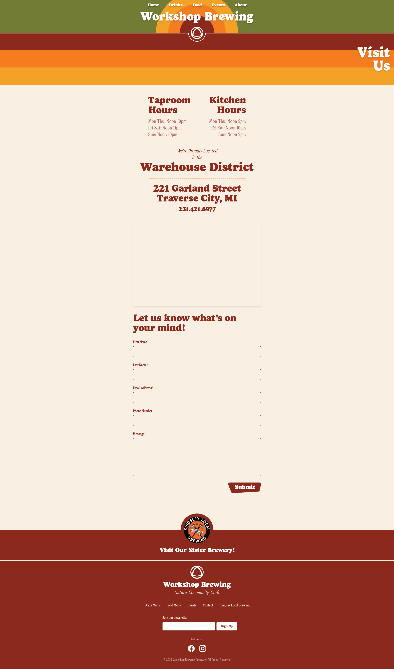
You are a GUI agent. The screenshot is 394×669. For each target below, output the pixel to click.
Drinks (176, 4)
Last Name (140, 365)
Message (139, 434)
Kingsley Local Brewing (234, 605)
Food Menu (174, 605)
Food (197, 4)
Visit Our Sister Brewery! (197, 550)
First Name (141, 342)
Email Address (143, 388)
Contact (208, 605)
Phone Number (142, 411)
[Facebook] (191, 648)
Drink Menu (152, 605)
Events (218, 4)
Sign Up (227, 626)
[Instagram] (203, 648)
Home (153, 4)
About (241, 4)
